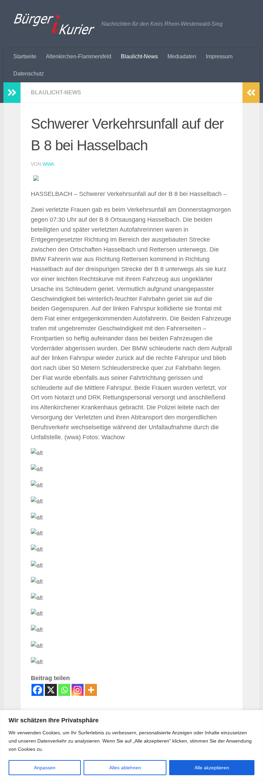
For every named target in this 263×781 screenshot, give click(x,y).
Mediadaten (181, 56)
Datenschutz (28, 74)
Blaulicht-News (139, 56)
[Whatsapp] (64, 690)
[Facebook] (37, 690)
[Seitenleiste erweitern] (12, 92)
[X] (51, 690)
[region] (131, 745)
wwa (48, 164)
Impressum (219, 56)
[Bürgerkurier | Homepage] (54, 24)
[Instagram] (78, 690)
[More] (91, 690)
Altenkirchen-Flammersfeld (78, 56)
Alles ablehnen (125, 767)
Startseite (24, 56)
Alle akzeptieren (212, 767)
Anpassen (44, 767)
